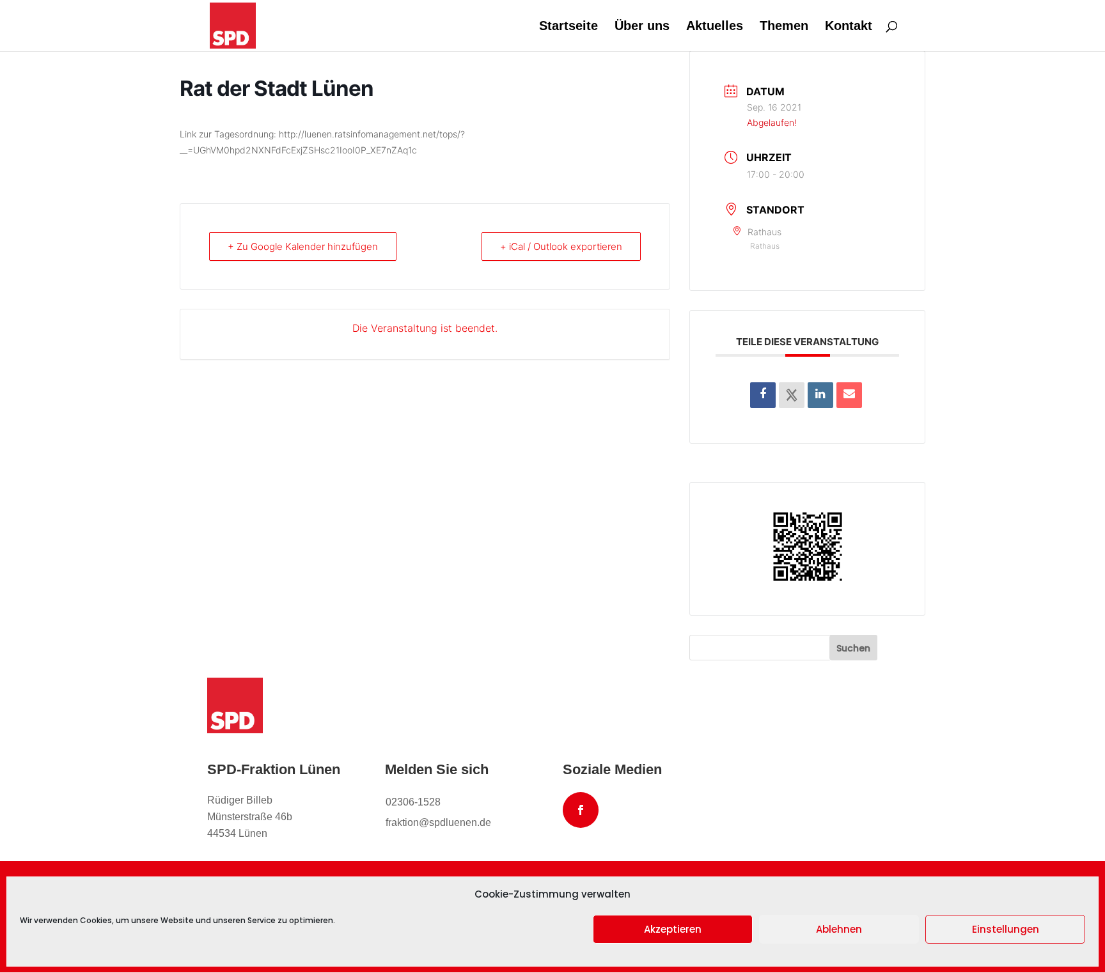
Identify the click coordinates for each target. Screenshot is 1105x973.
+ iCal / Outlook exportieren (561, 246)
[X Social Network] (791, 395)
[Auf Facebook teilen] (763, 395)
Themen (784, 27)
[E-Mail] (849, 395)
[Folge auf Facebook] (581, 810)
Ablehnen (839, 929)
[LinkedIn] (820, 395)
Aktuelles (714, 27)
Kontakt (848, 27)
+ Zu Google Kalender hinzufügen (303, 246)
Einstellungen (1005, 929)
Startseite (568, 27)
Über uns (642, 27)
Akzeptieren (672, 929)
